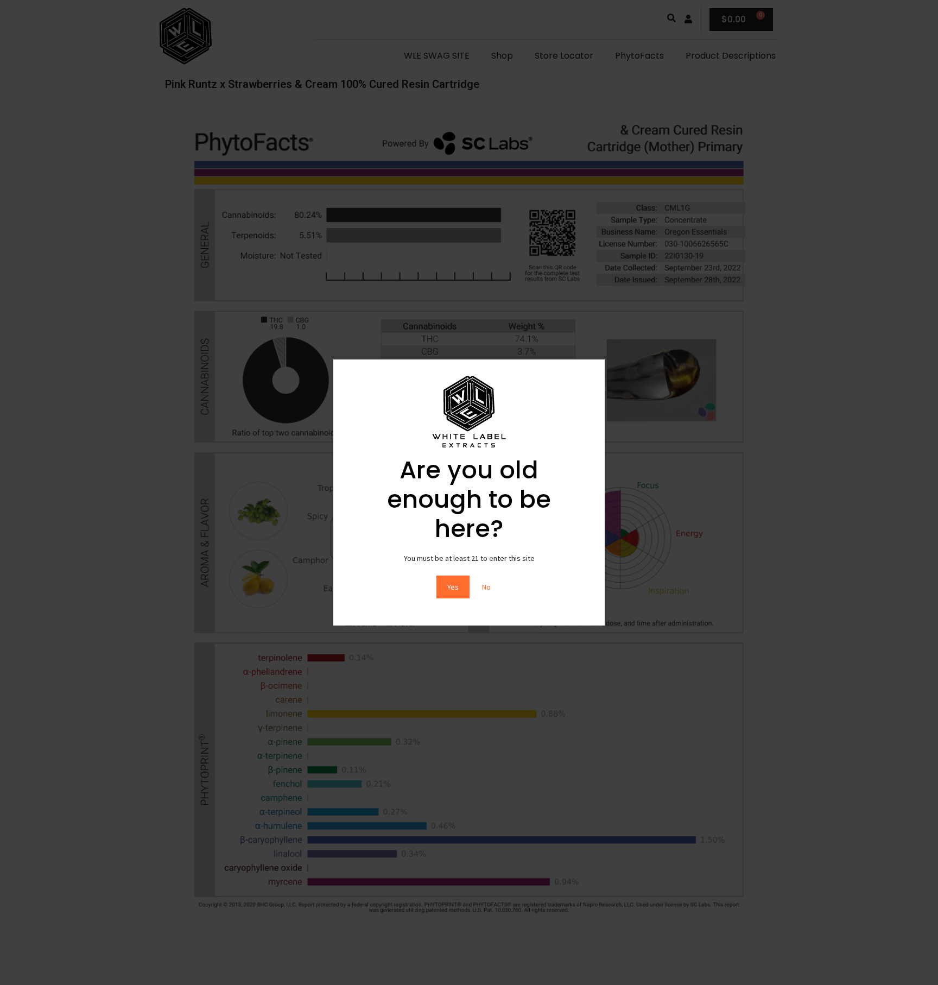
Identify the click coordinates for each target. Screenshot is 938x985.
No (486, 587)
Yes (453, 587)
